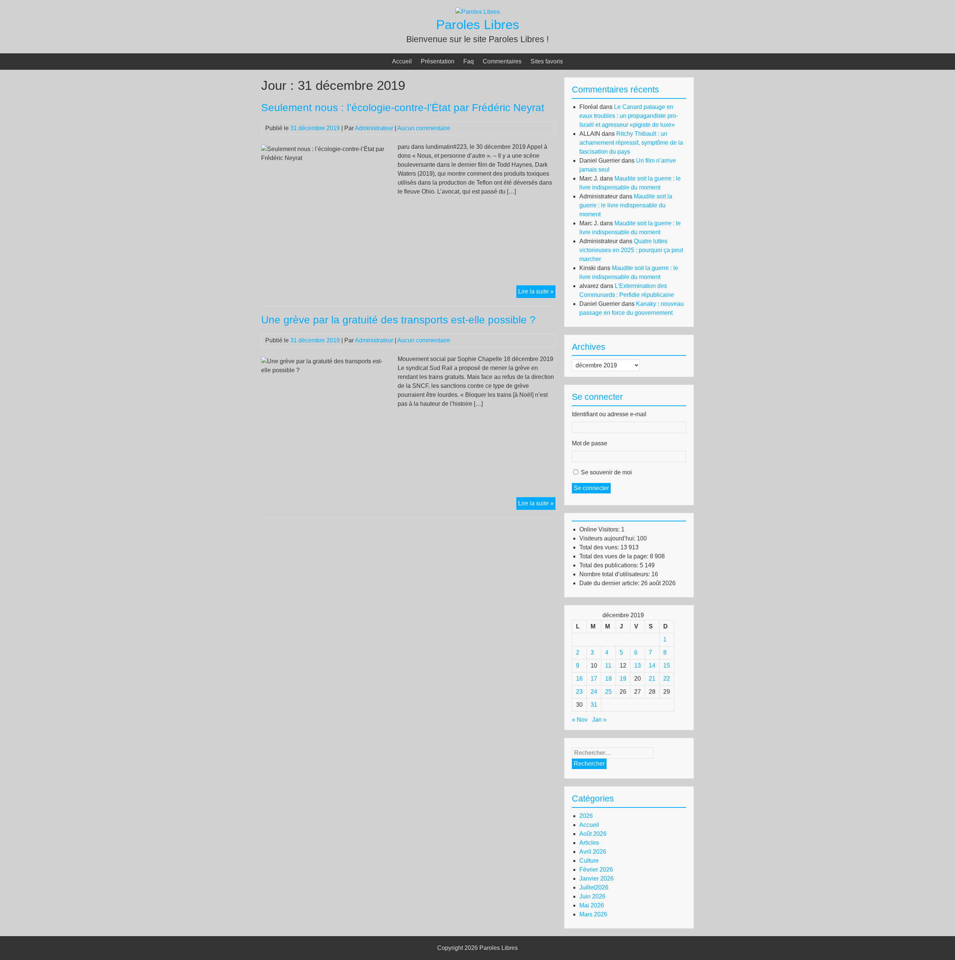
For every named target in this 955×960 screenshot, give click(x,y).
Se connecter (591, 488)
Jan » (599, 719)
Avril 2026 (592, 851)
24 (594, 691)
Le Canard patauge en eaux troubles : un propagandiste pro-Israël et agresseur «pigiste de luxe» (628, 116)
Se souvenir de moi (606, 472)
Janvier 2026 (596, 878)
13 (637, 665)
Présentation (437, 61)
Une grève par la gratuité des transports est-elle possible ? (398, 320)
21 (652, 678)
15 (666, 665)
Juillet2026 (593, 887)
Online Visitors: (600, 529)
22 (666, 678)
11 (608, 665)
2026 (586, 816)
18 (608, 678)
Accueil (402, 61)
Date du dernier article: (610, 583)
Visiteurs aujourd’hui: (608, 538)
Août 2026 (593, 834)
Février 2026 (596, 869)
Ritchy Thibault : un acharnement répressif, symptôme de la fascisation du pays (631, 143)
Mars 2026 (593, 914)
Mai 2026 (591, 905)
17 (594, 678)
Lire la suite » (536, 293)
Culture (589, 860)
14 (652, 665)
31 (594, 705)
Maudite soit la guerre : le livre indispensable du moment (625, 205)
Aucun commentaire (423, 128)
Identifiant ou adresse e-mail (609, 414)
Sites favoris (546, 61)
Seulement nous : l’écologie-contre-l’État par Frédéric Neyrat (402, 107)
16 (579, 678)
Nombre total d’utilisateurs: (615, 574)
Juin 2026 (592, 896)
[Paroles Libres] (477, 12)
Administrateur (374, 128)
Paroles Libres (477, 24)
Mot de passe (589, 443)
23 (579, 691)
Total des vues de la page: (614, 556)
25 (608, 691)
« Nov (580, 719)
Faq (468, 61)
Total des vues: (599, 547)
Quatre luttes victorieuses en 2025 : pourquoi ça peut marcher (631, 250)
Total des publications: (609, 565)
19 (623, 678)
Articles (589, 843)
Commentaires (502, 61)
